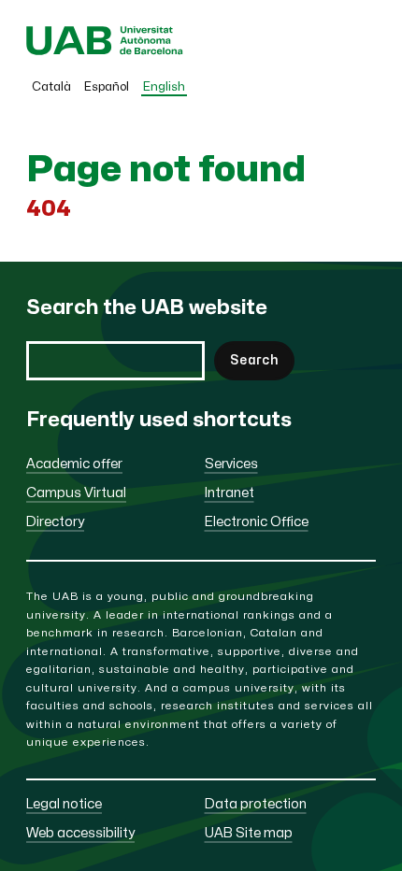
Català (51, 87)
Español (106, 87)
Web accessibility (80, 833)
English (164, 87)
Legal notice (64, 804)
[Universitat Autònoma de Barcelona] (104, 51)
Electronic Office (257, 522)
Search (254, 360)
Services (231, 464)
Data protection (256, 804)
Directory (55, 522)
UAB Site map (249, 833)
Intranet (229, 493)
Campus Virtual (76, 493)
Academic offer (74, 464)
